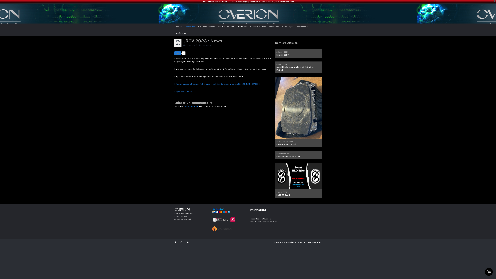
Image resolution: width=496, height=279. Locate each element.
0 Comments (206, 45)
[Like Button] (177, 53)
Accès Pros (181, 33)
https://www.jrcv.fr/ (183, 91)
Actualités (190, 27)
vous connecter (192, 106)
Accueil (179, 27)
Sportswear (274, 27)
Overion (181, 8)
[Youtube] (188, 242)
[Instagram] (181, 242)
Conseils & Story (258, 27)
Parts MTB (242, 27)
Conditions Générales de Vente (264, 222)
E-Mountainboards (206, 27)
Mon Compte (287, 27)
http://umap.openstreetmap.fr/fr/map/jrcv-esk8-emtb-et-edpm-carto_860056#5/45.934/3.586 (217, 84)
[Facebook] (176, 242)
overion (191, 45)
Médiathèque (302, 27)
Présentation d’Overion (260, 219)
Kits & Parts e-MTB (226, 27)
